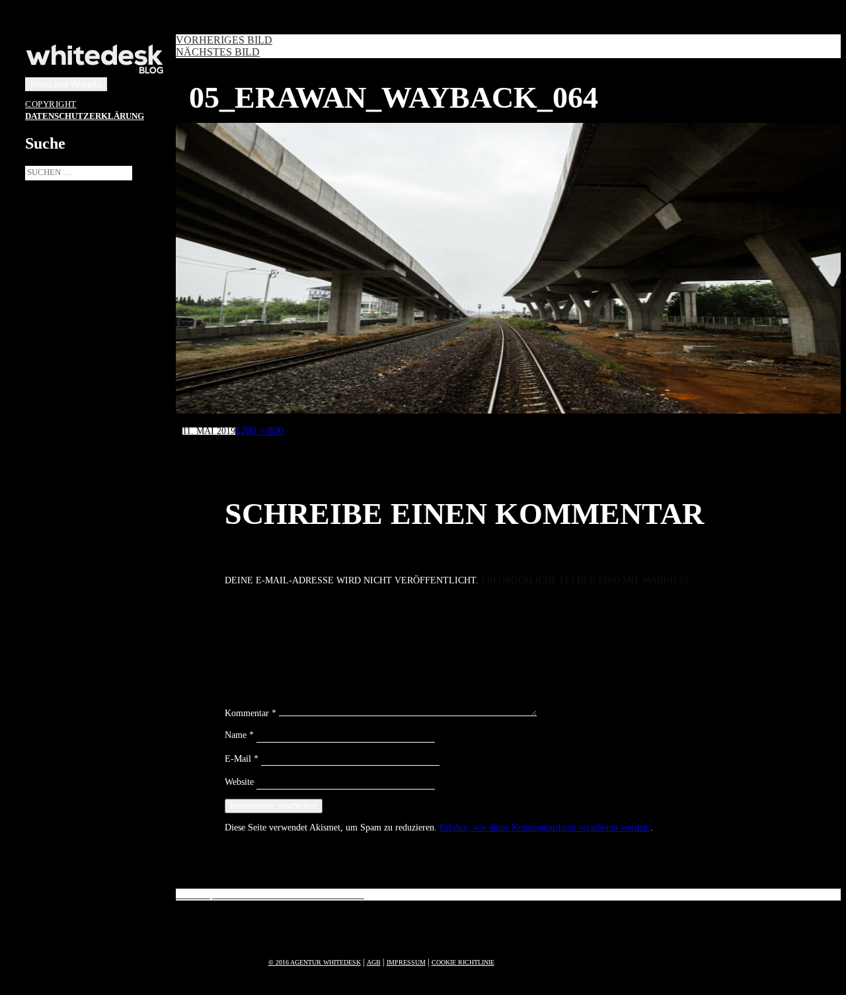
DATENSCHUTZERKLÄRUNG (84, 116)
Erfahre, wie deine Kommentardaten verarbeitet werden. (545, 827)
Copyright (51, 104)
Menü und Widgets (66, 84)
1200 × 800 (259, 430)
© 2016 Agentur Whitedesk (314, 962)
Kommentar (250, 713)
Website (239, 782)
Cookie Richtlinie (463, 962)
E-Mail (241, 759)
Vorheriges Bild (224, 40)
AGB (374, 962)
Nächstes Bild (218, 51)
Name (239, 735)
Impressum (406, 962)
